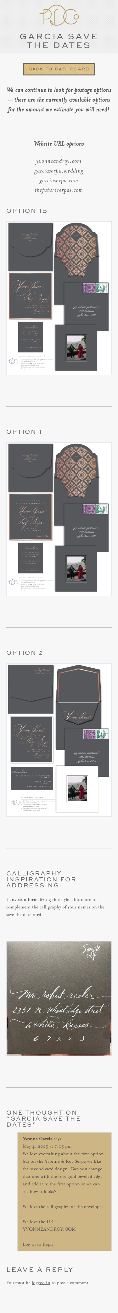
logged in (41, 1282)
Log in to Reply (38, 1244)
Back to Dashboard (59, 69)
